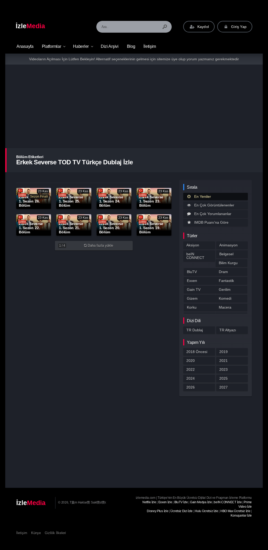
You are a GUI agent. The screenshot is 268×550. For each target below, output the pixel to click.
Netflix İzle (149, 502)
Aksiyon (192, 245)
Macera (225, 307)
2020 (190, 360)
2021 (223, 360)
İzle (30, 26)
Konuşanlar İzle (241, 515)
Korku (192, 307)
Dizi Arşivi (110, 46)
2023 (223, 369)
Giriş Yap (238, 27)
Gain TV (193, 289)
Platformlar (51, 46)
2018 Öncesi (196, 352)
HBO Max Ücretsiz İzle (235, 511)
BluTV (192, 272)
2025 (223, 378)
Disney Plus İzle (157, 511)
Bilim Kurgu (228, 263)
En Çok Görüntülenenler (214, 205)
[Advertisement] (134, 106)
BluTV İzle (181, 502)
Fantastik (226, 281)
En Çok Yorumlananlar (212, 214)
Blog (131, 46)
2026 (190, 387)
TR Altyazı (227, 330)
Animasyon (228, 245)
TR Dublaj (194, 330)
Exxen (192, 281)
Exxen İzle (165, 502)
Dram (223, 272)
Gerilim (225, 289)
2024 (190, 378)
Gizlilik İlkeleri (55, 533)
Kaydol (202, 27)
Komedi (225, 298)
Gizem (192, 298)
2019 (223, 352)
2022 (190, 369)
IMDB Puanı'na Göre (211, 222)
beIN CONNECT (195, 256)
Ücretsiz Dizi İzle (181, 511)
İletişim (149, 46)
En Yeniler (202, 196)
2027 (223, 387)
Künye (36, 533)
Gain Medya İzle (201, 502)
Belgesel (226, 254)
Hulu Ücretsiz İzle (206, 511)
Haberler (81, 46)
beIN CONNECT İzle (228, 502)
